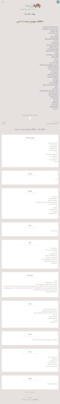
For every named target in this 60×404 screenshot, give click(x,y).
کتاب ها (27, 14)
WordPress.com (26, 400)
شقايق (30, 379)
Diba (30, 243)
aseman (30, 191)
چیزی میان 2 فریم (30, 138)
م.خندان (30, 352)
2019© (30, 398)
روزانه (33, 14)
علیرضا (30, 225)
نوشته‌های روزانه (26, 115)
